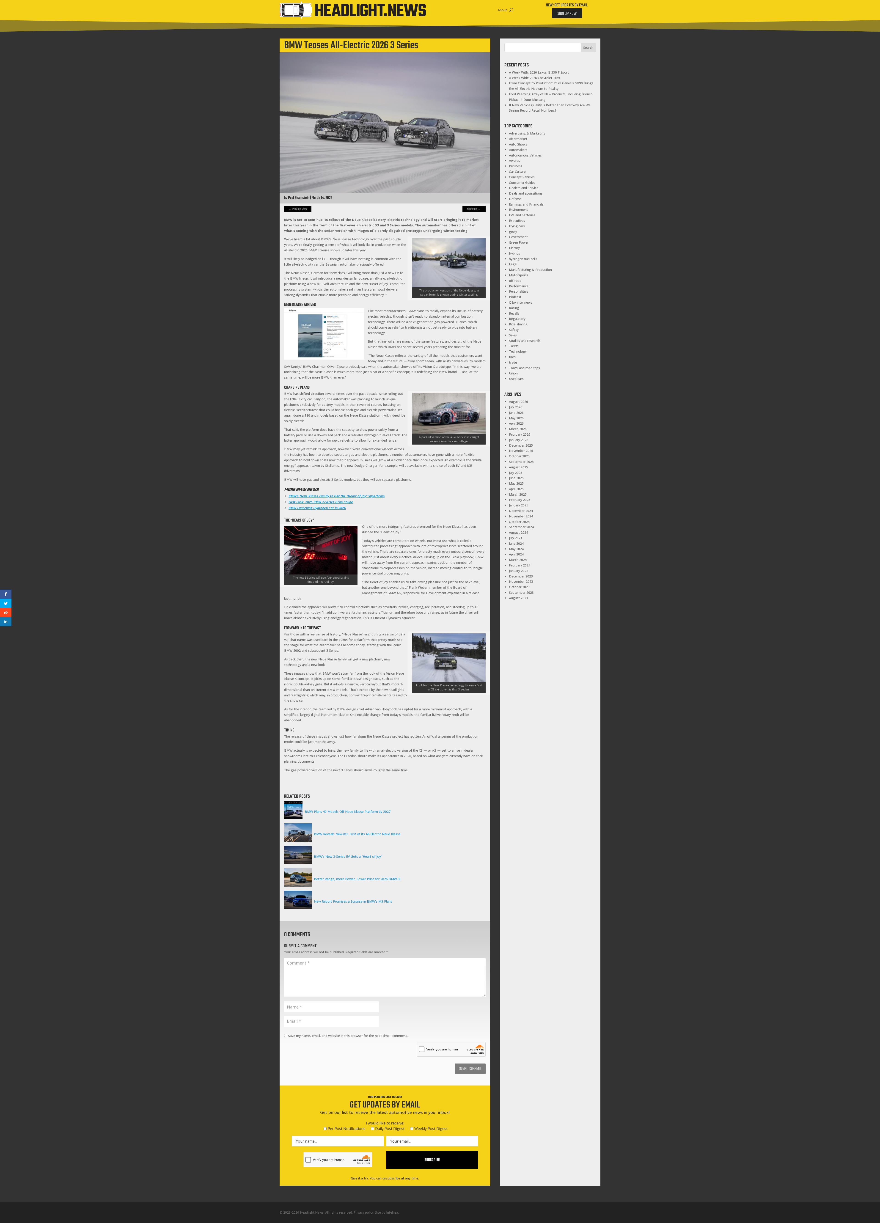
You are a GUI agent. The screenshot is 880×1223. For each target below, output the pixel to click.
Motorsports (518, 275)
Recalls (514, 313)
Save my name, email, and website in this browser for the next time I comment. (348, 1035)
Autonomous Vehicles (525, 155)
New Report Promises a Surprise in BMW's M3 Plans (353, 901)
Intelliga (392, 1212)
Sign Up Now (567, 13)
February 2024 (519, 565)
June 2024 (516, 543)
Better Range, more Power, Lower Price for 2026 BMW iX (357, 879)
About (502, 10)
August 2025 (518, 467)
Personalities (518, 291)
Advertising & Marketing (527, 133)
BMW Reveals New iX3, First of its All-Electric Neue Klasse (357, 834)
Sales (513, 335)
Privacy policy (364, 1212)
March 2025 (518, 494)
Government (518, 237)
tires (512, 357)
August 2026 (518, 401)
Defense (515, 199)
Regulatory (517, 318)
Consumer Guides (522, 182)
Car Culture (517, 171)
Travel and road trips (524, 368)
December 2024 (521, 510)
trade (513, 362)
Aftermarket (518, 139)
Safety (514, 329)
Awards (514, 160)
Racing (514, 308)
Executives (517, 220)
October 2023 (519, 587)
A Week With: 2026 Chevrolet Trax (534, 78)
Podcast (515, 297)
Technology (518, 351)
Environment (518, 209)
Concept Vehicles (522, 177)
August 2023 (518, 598)
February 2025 (519, 499)
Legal (513, 264)
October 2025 (519, 456)
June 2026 (516, 412)
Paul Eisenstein (298, 198)
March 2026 (518, 429)
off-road (515, 280)
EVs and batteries (522, 215)
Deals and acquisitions (525, 193)
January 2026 (518, 440)
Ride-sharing (518, 324)
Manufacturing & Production (530, 269)
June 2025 (516, 478)
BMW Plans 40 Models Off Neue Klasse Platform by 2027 (347, 811)
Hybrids (514, 253)
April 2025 (516, 489)
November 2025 (521, 450)
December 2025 (521, 445)
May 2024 (516, 549)
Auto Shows (518, 144)
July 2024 (515, 538)
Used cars (516, 379)
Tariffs (514, 346)
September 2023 (521, 592)
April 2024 (516, 554)
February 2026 (519, 434)
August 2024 (518, 532)
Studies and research (524, 340)
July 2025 (515, 472)
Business (515, 166)
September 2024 (521, 527)
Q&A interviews (520, 302)
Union (513, 373)
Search (588, 47)
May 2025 (516, 483)
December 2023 (521, 576)
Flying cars (517, 226)
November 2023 (521, 581)
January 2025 (518, 505)
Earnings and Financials (526, 204)
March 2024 (518, 560)
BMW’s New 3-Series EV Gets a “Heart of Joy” (348, 856)
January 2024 (518, 571)
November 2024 (521, 516)
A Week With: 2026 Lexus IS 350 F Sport (539, 72)
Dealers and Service (523, 188)
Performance (518, 286)
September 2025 (521, 461)
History (514, 248)
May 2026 (516, 418)
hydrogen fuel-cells (523, 259)
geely (513, 231)
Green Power (518, 242)
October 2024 (519, 521)
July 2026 (515, 407)
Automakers (518, 150)
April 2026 (516, 423)
